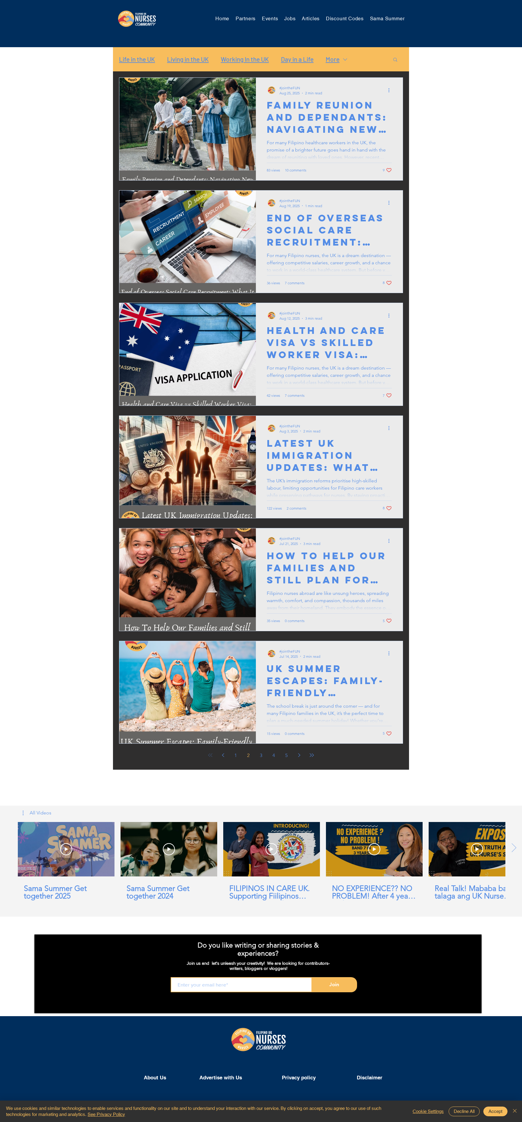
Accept (495, 1111)
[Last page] (311, 755)
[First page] (210, 755)
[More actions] (391, 90)
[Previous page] (223, 755)
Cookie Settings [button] (428, 1111)
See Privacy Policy (106, 1114)
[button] (395, 60)
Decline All (464, 1111)
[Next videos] (513, 848)
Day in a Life (297, 59)
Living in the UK (188, 59)
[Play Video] (66, 849)
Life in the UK (137, 59)
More (333, 59)
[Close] (514, 1111)
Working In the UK (245, 59)
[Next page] (299, 755)
